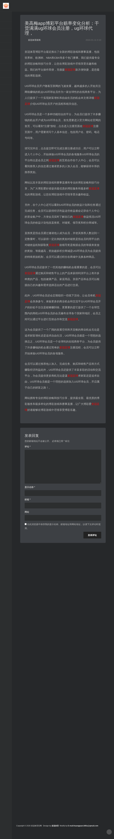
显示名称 (30, 487)
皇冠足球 (70, 69)
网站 (27, 512)
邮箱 (28, 499)
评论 (28, 446)
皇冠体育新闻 (34, 40)
